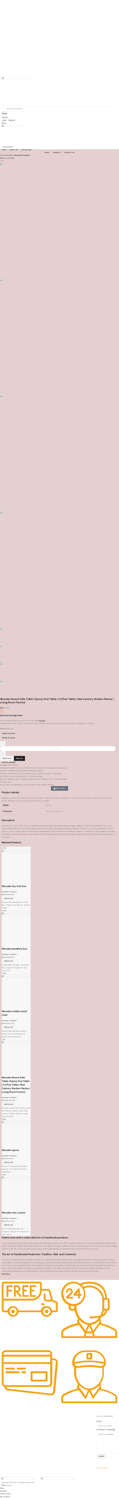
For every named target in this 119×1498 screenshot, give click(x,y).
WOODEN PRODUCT (32, 1441)
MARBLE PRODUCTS (33, 1425)
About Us (4, 1421)
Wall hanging (30, 1421)
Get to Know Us (8, 1417)
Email (99, 1421)
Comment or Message (105, 1430)
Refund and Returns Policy (11, 1433)
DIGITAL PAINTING (32, 1429)
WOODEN (10, 155)
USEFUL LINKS (55, 1417)
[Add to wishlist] (11, 1208)
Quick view (5, 1208)
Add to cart (6, 758)
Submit (101, 1456)
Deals (51, 1425)
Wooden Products (22, 155)
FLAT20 (42, 721)
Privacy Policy (6, 1425)
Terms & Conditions (8, 1437)
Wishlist (52, 1429)
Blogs (51, 1437)
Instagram (76, 1425)
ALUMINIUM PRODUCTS (34, 1433)
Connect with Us (80, 1417)
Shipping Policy (7, 1429)
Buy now (19, 758)
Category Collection (35, 1417)
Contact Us (5, 1441)
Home (3, 155)
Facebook (76, 1421)
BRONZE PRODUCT (32, 1437)
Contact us (77, 1433)
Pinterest (76, 1429)
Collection (53, 1421)
